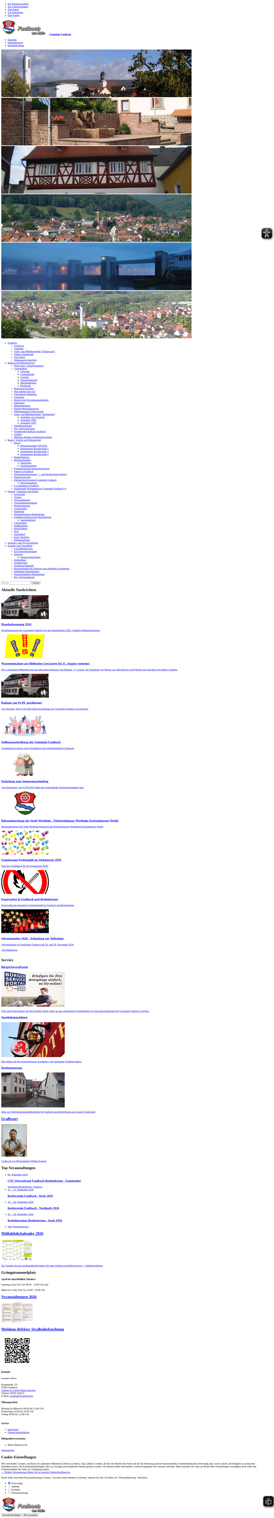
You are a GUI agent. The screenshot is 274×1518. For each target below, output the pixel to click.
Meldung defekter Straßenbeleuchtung (33, 437)
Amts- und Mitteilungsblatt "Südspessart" (34, 351)
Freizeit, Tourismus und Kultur (23, 491)
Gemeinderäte (27, 374)
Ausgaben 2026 (28, 420)
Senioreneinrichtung (30, 557)
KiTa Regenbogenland (25, 551)
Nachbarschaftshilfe (24, 565)
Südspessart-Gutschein (25, 360)
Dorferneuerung (22, 505)
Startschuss (25, 463)
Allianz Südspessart (24, 354)
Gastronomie (20, 508)
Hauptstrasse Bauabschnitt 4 (34, 454)
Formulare (19, 397)
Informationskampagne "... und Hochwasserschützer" (40, 474)
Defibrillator (20, 560)
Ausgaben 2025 (28, 423)
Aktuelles (18, 348)
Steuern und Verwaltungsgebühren (31, 400)
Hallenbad (19, 511)
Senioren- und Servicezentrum (23, 543)
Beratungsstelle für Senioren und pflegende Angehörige (41, 568)
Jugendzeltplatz (28, 520)
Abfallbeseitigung (23, 425)
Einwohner (19, 357)
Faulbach (12, 343)
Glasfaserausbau (28, 465)
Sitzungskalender (28, 380)
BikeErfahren (20, 528)
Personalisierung (19, 1492)
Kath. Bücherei (21, 537)
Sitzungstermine (28, 383)
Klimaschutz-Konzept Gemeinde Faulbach (35, 480)
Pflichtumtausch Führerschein (29, 411)
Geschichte (19, 494)
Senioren (18, 554)
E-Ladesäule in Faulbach (26, 485)
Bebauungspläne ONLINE (33, 445)
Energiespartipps (28, 483)
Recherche (25, 385)
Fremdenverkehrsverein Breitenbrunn (32, 517)
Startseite (12, 39)
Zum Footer (14, 15)
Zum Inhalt (13, 9)
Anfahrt (18, 434)
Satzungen (19, 403)
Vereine (18, 497)
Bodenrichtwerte (22, 477)
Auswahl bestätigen (11, 1515)
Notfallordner (20, 563)
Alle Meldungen (9, 950)
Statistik (15, 1486)
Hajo (16, 531)
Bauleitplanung (21, 457)
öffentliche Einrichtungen (26, 571)
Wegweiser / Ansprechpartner (28, 365)
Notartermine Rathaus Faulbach (30, 431)
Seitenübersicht (15, 42)
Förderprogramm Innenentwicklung (32, 468)
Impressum (13, 1429)
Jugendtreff (19, 534)
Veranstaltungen (22, 500)
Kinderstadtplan (22, 540)
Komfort (15, 1489)
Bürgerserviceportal (24, 388)
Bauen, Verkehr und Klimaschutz (24, 440)
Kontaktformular (16, 45)
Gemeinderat (20, 368)
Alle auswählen (30, 1515)
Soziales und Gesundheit (20, 545)
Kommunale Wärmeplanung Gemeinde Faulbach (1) (40, 488)
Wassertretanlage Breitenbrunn (29, 514)
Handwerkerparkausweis (26, 408)
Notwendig (17, 1483)
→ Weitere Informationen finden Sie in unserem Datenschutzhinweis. (36, 1472)
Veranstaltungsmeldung (25, 503)
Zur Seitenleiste (15, 12)
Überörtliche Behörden (25, 394)
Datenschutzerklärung (18, 1432)
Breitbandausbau (22, 460)
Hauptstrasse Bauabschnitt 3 (34, 451)
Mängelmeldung (22, 405)
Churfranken (20, 523)
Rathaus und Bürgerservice (21, 363)
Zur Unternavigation (18, 6)
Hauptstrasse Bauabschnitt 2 (34, 448)
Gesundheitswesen (23, 548)
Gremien (24, 377)
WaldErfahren (21, 525)
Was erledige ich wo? (24, 391)
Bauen (17, 443)
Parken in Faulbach (23, 471)
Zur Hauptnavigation (18, 4)
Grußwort (19, 345)
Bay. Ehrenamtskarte (24, 577)
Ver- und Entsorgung (24, 428)
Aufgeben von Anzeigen (32, 417)
